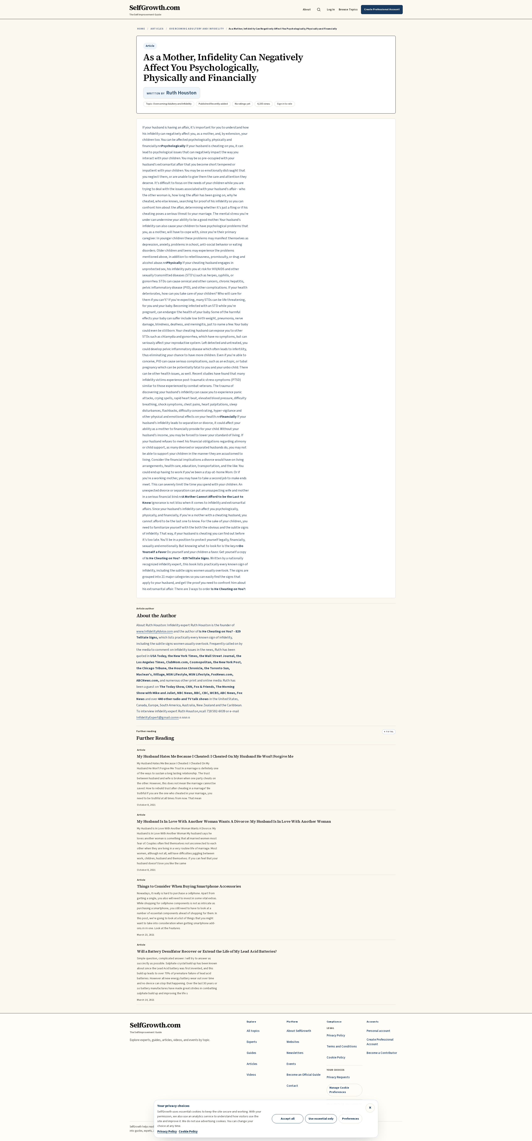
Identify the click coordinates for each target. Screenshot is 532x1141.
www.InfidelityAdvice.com (154, 631)
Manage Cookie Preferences (339, 1090)
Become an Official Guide (303, 1075)
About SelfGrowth (299, 1031)
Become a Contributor (382, 1053)
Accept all (287, 1118)
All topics (253, 1031)
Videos (251, 1075)
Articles (157, 29)
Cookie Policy (336, 1057)
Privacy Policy (336, 1035)
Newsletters (295, 1053)
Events (291, 1064)
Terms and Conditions (342, 1046)
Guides (251, 1053)
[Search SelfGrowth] (318, 9)
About (307, 9)
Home (141, 29)
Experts (252, 1042)
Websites (293, 1042)
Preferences (350, 1118)
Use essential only (321, 1118)
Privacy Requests (338, 1077)
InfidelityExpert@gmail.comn (157, 717)
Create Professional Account (380, 1041)
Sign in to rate (284, 104)
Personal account (378, 1031)
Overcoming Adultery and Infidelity (196, 29)
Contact (292, 1086)
